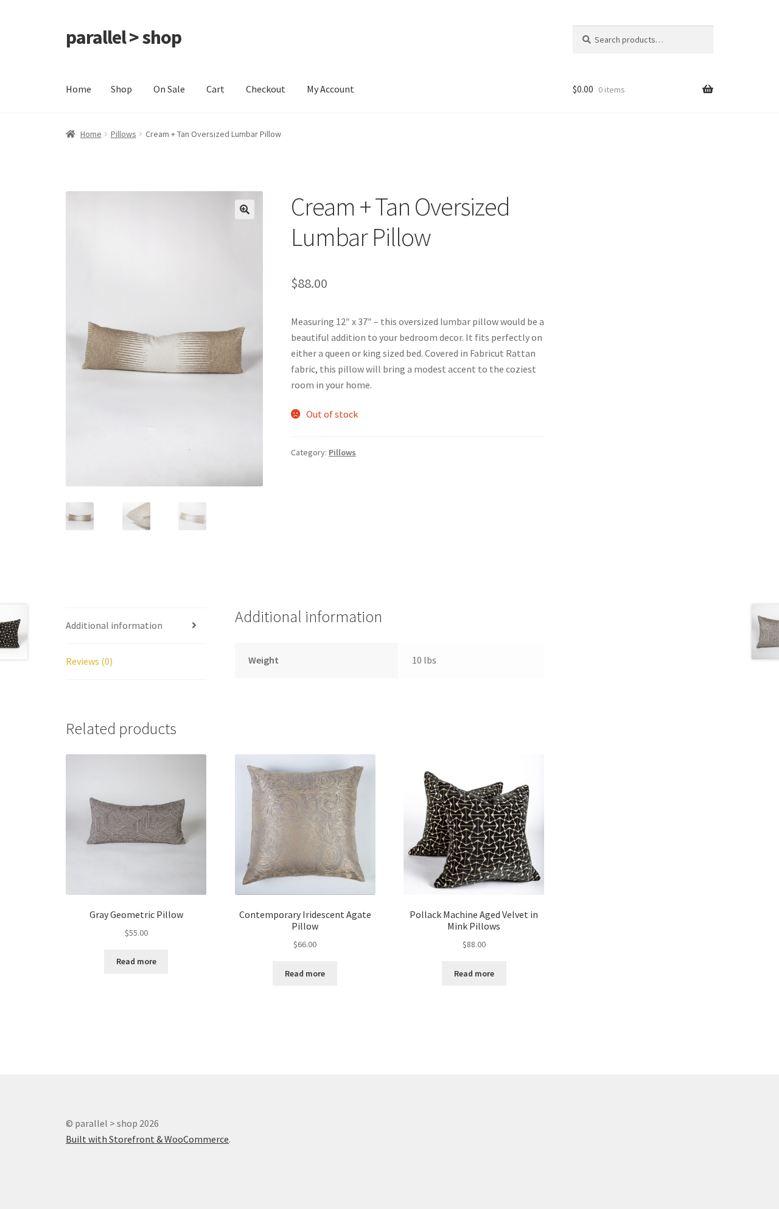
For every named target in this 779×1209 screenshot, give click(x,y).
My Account (330, 89)
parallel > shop (123, 37)
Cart (215, 89)
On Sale (169, 89)
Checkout (265, 89)
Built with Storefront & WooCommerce (147, 1139)
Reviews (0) (89, 661)
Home (78, 89)
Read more (136, 961)
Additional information (114, 625)
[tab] (136, 626)
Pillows (123, 133)
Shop (121, 89)
